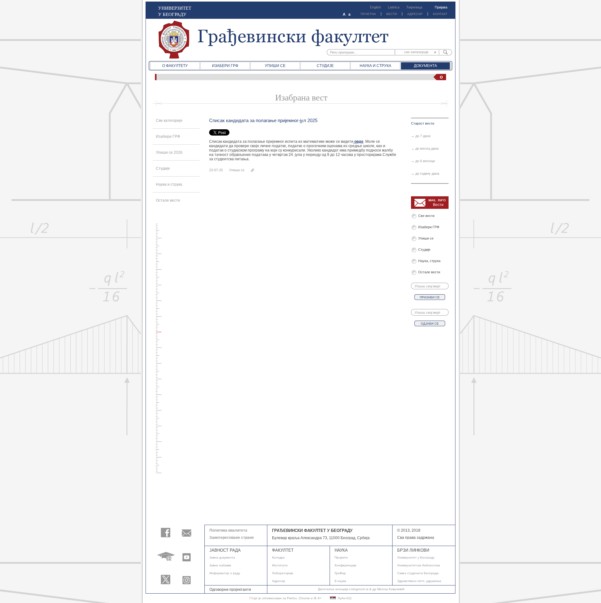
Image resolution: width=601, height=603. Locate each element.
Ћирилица (414, 7)
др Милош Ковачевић (388, 589)
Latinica (393, 7)
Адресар (278, 581)
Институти (280, 565)
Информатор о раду (224, 573)
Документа (425, 66)
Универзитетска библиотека (418, 565)
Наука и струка (375, 66)
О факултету (175, 66)
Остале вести (168, 200)
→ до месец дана (425, 148)
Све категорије (169, 120)
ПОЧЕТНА (368, 14)
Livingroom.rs (358, 589)
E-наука (340, 581)
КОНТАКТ (440, 14)
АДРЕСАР (415, 14)
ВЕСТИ (391, 14)
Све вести (427, 216)
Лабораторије (282, 573)
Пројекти (341, 557)
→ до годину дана (425, 173)
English (375, 7)
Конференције (346, 565)
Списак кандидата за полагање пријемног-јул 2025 (263, 120)
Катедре (278, 557)
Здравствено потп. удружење (419, 581)
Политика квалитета (228, 530)
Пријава (441, 7)
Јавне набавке (220, 565)
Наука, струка (429, 261)
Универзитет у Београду (415, 557)
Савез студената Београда (418, 573)
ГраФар (340, 573)
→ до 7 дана (420, 136)
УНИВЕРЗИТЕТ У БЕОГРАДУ (174, 11)
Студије (325, 66)
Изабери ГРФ (225, 66)
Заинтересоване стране (231, 537)
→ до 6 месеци (423, 161)
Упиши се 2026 (169, 152)
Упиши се (275, 66)
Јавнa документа (222, 557)
